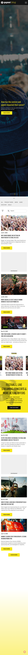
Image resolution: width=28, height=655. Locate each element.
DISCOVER (4, 205)
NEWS (16, 202)
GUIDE (21, 202)
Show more (14, 555)
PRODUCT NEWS (9, 202)
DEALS (10, 205)
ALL (2, 202)
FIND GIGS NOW (14, 407)
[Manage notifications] (24, 652)
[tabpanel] (14, 98)
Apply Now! (6, 115)
